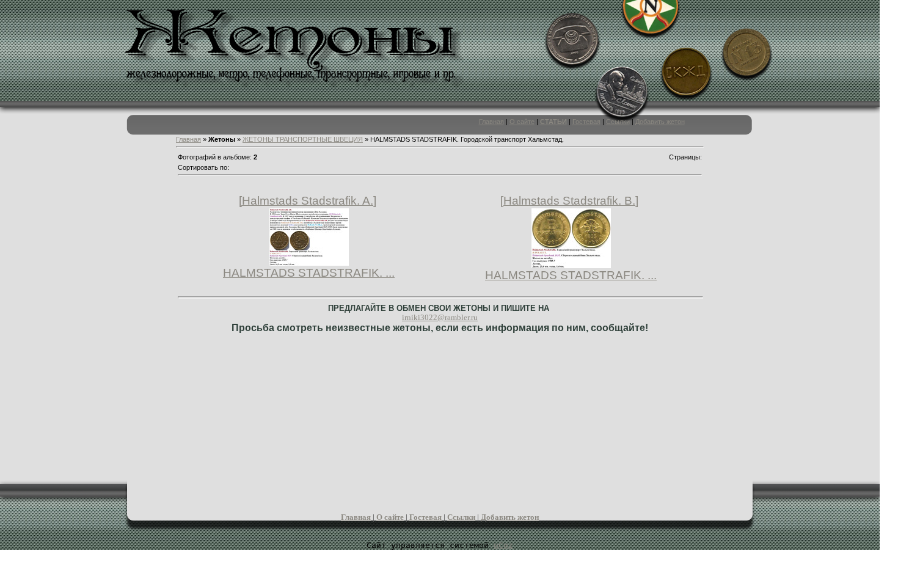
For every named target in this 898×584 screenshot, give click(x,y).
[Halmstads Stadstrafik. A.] (307, 200)
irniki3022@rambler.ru (440, 317)
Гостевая (586, 121)
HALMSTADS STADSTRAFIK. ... (309, 272)
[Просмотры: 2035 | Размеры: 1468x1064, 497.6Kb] (309, 261)
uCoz (503, 545)
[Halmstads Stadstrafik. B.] (569, 200)
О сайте (522, 121)
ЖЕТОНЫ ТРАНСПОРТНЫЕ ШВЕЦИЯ (303, 139)
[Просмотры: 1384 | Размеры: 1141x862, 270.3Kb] (571, 264)
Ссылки (618, 121)
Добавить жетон (660, 121)
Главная (491, 121)
